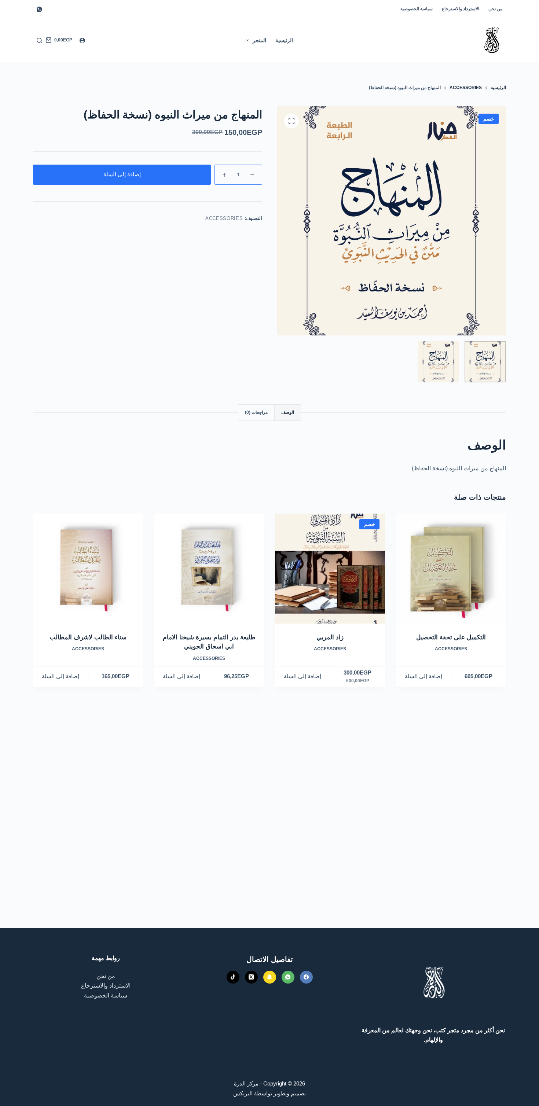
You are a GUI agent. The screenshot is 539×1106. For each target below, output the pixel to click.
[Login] (82, 40)
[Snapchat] (269, 977)
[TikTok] (233, 977)
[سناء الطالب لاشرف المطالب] (88, 569)
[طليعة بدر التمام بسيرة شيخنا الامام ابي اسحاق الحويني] (209, 569)
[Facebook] (306, 977)
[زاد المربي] (330, 569)
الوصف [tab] (287, 412)
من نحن (495, 8)
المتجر (259, 40)
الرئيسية (284, 40)
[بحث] (39, 40)
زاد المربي (330, 637)
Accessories (224, 218)
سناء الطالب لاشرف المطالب (88, 637)
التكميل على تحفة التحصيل (451, 637)
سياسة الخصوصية (416, 8)
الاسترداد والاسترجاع (460, 8)
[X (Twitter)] (251, 977)
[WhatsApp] (39, 9)
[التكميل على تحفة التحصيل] (451, 569)
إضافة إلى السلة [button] (423, 676)
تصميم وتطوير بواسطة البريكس (269, 1093)
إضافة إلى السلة (122, 174)
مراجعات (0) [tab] (256, 412)
